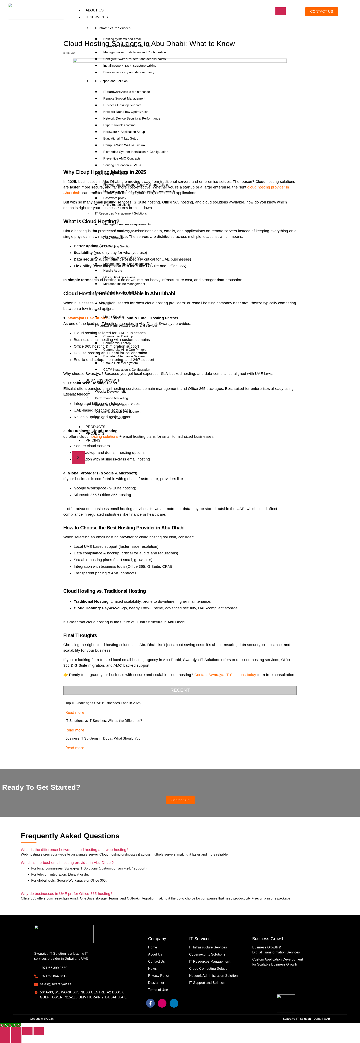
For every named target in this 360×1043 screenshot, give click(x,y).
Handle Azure (112, 270)
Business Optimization (110, 405)
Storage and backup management (127, 45)
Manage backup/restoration (122, 257)
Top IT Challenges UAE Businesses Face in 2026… (104, 703)
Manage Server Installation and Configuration (134, 52)
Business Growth (103, 380)
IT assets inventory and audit (124, 231)
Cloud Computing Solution (113, 246)
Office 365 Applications (119, 277)
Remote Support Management (124, 98)
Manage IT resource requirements (127, 224)
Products (95, 427)
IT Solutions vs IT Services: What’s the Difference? (103, 720)
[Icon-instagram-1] (162, 1003)
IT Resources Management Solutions (121, 213)
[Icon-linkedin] (174, 1003)
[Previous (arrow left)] (5, 1039)
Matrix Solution (113, 316)
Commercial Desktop (118, 336)
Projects (95, 433)
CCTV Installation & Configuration (126, 369)
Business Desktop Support (122, 105)
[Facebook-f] (150, 1003)
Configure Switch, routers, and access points (134, 59)
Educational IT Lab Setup (120, 138)
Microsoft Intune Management (124, 284)
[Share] (27, 1031)
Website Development (110, 391)
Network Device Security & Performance (131, 118)
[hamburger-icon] (280, 11)
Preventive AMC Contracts (122, 158)
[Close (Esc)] (39, 1031)
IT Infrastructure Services (113, 28)
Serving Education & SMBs (122, 165)
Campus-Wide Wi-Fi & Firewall (124, 145)
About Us (95, 10)
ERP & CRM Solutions (111, 418)
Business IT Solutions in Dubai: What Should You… (104, 738)
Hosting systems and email (122, 39)
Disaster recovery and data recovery (129, 72)
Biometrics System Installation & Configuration (135, 151)
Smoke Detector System (120, 363)
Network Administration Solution (117, 292)
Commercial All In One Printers (125, 349)
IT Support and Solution (111, 81)
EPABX (108, 310)
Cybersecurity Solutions (112, 174)
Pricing (93, 440)
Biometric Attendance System (124, 356)
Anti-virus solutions (116, 204)
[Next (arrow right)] (16, 1039)
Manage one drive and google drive (127, 264)
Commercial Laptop (117, 343)
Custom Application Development (118, 411)
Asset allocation (114, 237)
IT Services (97, 17)
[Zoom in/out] (5, 1031)
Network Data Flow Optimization (126, 112)
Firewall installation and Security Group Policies (136, 184)
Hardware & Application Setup (124, 131)
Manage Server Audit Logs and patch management (138, 191)
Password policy (114, 198)
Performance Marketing (111, 398)
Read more (74, 712)
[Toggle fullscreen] (16, 1031)
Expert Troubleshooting (119, 125)
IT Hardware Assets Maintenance (126, 92)
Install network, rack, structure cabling (129, 65)
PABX (107, 303)
